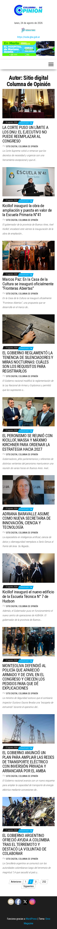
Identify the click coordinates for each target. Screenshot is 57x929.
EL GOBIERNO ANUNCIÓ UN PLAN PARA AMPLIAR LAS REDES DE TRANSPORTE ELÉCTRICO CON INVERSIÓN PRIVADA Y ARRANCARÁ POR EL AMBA (28, 761)
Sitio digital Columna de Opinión (22, 146)
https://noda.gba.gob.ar (28, 37)
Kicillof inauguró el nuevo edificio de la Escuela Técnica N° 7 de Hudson (28, 596)
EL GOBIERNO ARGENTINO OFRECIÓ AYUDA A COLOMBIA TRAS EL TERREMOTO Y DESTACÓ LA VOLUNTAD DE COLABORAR (26, 844)
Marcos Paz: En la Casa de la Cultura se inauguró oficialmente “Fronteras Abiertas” (27, 284)
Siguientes (28, 886)
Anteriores (16, 881)
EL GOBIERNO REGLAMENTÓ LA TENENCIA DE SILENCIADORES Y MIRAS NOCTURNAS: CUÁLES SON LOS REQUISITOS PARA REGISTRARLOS (27, 362)
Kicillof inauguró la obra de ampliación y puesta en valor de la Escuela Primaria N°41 (27, 210)
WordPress (31, 918)
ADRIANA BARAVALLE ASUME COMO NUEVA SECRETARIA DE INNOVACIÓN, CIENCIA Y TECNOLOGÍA (26, 520)
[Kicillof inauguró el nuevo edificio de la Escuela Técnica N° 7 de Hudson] (28, 567)
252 (44, 881)
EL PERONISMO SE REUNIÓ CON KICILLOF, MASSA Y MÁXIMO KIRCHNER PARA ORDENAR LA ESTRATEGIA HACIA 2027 (27, 442)
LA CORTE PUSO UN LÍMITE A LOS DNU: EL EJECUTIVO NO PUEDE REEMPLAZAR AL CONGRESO (25, 134)
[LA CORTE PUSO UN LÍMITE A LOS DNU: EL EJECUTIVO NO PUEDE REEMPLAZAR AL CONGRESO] (28, 103)
